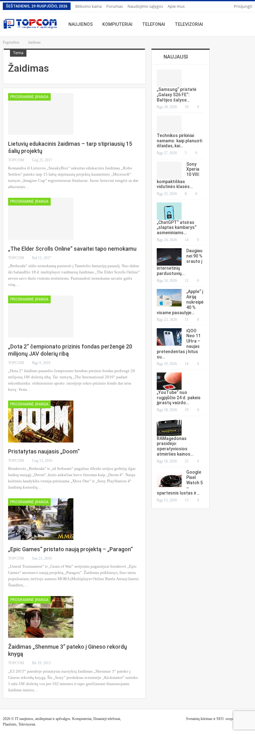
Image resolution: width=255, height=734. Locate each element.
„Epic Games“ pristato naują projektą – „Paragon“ (70, 549)
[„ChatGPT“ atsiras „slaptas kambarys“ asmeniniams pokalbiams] (169, 211)
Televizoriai (189, 24)
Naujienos (80, 24)
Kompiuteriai (117, 24)
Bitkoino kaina (88, 6)
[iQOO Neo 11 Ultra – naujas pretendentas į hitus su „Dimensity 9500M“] (169, 337)
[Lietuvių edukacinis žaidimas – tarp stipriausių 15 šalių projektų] (40, 114)
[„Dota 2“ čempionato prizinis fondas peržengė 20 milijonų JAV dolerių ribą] (40, 316)
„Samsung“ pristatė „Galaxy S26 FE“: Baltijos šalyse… (177, 94)
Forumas (114, 6)
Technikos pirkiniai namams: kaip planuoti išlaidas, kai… (179, 141)
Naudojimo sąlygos (145, 6)
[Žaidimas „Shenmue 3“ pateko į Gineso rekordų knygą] (40, 617)
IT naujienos (24, 719)
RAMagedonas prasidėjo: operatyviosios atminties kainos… (175, 446)
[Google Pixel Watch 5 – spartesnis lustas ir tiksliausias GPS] (169, 478)
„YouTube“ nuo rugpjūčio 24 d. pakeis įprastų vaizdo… (179, 397)
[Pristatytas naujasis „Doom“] (40, 421)
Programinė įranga (29, 97)
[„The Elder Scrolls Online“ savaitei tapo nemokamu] (40, 218)
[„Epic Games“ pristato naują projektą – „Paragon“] (40, 519)
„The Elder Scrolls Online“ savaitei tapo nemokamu (72, 248)
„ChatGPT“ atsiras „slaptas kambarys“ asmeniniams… (177, 227)
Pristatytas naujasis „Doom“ (44, 451)
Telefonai (153, 24)
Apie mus (176, 6)
